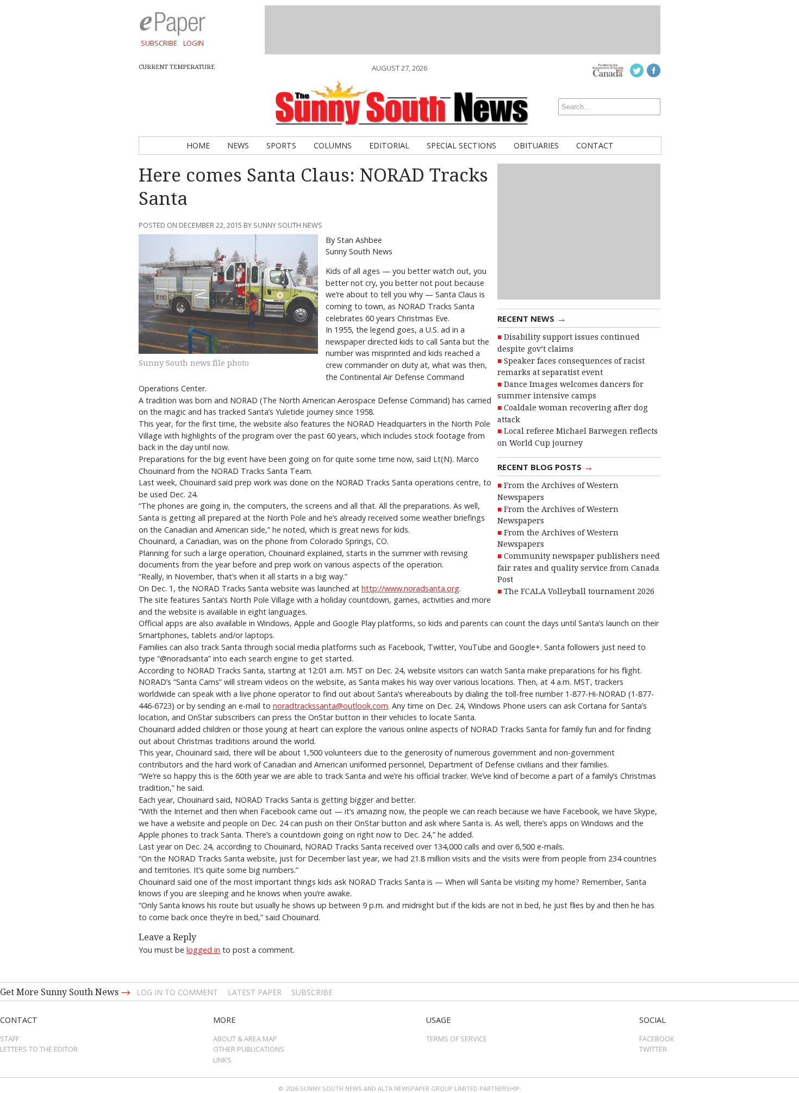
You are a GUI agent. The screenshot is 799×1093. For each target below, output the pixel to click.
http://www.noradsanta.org (410, 588)
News (238, 145)
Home (198, 145)
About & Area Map (245, 1039)
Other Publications (248, 1049)
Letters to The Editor (39, 1049)
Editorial (389, 145)
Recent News (531, 317)
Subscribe (159, 43)
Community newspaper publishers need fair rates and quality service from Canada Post (578, 568)
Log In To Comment (177, 992)
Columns (333, 145)
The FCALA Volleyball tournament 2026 (579, 591)
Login (193, 43)
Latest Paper (255, 992)
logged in (203, 950)
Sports (281, 145)
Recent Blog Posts (545, 466)
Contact (595, 145)
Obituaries (536, 145)
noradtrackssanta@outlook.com (330, 706)
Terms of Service (456, 1039)
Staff (9, 1039)
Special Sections (461, 145)
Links (222, 1060)
